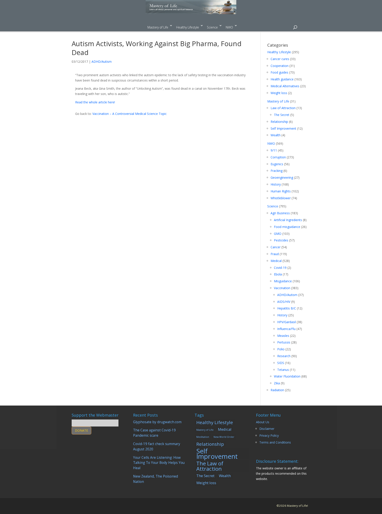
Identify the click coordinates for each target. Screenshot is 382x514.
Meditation (202, 436)
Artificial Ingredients (288, 220)
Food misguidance (287, 227)
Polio (281, 349)
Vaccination (282, 288)
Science (212, 27)
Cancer (276, 247)
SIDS (280, 363)
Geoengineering (282, 177)
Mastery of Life (157, 27)
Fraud (275, 254)
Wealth (276, 135)
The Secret (281, 115)
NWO (229, 27)
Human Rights (281, 191)
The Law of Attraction (209, 466)
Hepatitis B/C (286, 308)
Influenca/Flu (286, 329)
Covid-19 (280, 268)
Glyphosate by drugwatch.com (157, 422)
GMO (277, 233)
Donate (81, 430)
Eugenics (277, 164)
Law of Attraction (283, 108)
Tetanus (283, 370)
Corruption (278, 157)
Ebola (278, 274)
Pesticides (281, 240)
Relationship (279, 121)
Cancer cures (280, 59)
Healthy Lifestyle (187, 27)
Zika (277, 383)
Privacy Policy (269, 435)
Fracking (277, 171)
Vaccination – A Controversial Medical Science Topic (129, 114)
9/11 (274, 150)
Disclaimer (266, 429)
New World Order (224, 436)
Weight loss (279, 93)
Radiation (277, 390)
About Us (262, 422)
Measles (283, 336)
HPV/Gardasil (286, 322)
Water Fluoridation (287, 376)
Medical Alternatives (285, 86)
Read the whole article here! (95, 102)
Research (283, 356)
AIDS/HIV (283, 302)
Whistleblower (281, 198)
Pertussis (283, 342)
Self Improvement (283, 128)
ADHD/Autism (102, 61)
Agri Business (280, 213)
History (276, 184)
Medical (276, 261)
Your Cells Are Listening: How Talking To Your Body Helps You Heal (159, 462)
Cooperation (279, 66)
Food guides (279, 72)
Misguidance (283, 281)
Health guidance (282, 79)
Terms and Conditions (275, 442)
